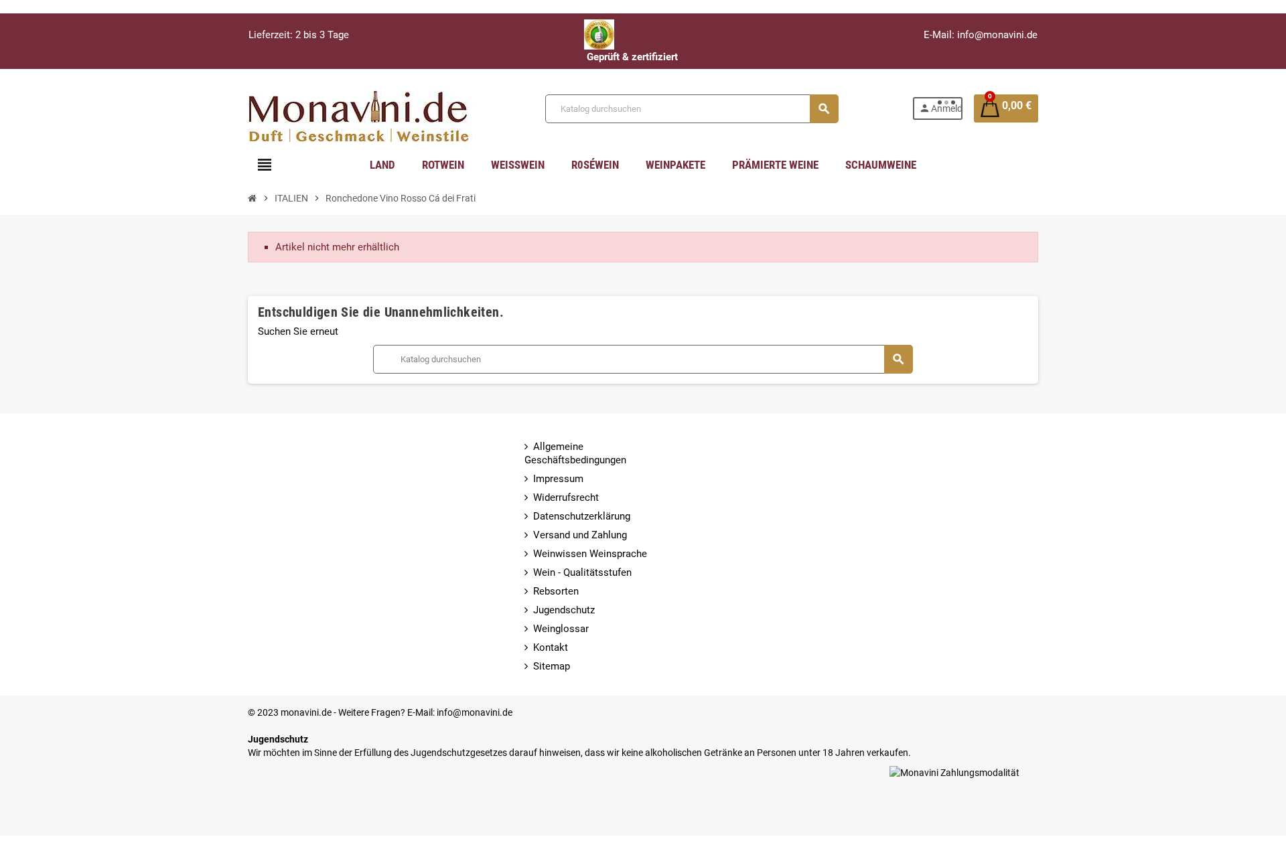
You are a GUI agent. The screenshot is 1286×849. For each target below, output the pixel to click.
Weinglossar (561, 629)
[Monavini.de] (360, 108)
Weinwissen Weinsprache (590, 554)
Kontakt (550, 647)
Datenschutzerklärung (581, 516)
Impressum (558, 479)
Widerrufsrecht (566, 497)
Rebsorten (556, 591)
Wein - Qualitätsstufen (582, 572)
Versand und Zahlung (580, 535)
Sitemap (551, 666)
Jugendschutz (564, 610)
